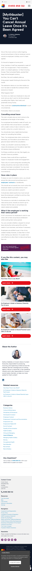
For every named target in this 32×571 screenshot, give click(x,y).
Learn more (6, 283)
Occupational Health (8, 442)
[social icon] (2, 539)
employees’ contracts (8, 182)
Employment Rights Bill (9, 424)
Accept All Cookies (15, 562)
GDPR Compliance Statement (8, 516)
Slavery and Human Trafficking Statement (11, 519)
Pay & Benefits (7, 444)
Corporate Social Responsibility (8, 511)
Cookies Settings (15, 566)
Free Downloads (5, 498)
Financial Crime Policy (6, 524)
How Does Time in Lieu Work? (11, 388)
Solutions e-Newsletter (6, 503)
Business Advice (7, 408)
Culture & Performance (9, 410)
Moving (5, 440)
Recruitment (6, 446)
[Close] (28, 552)
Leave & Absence (8, 435)
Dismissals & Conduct (9, 414)
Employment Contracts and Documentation (15, 419)
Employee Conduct (8, 417)
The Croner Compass (6, 526)
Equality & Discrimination (10, 428)
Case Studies (4, 501)
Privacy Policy (4, 512)
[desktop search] (2, 1)
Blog (2, 500)
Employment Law (8, 421)
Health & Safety (7, 430)
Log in (29, 1)
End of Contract (7, 426)
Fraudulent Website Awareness (8, 527)
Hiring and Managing (9, 433)
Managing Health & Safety (10, 437)
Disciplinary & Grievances (10, 412)
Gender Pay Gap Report (6, 517)
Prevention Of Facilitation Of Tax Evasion (11, 522)
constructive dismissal (19, 105)
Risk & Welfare (7, 449)
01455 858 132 (16, 6)
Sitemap (3, 505)
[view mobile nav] (28, 5)
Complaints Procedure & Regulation (9, 514)
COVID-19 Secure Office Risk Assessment (11, 521)
